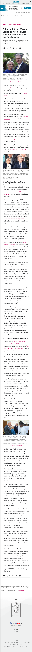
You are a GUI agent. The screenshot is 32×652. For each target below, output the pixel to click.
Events (16, 15)
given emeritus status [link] (21, 139)
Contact (23, 15)
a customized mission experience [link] (14, 219)
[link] (3, 575)
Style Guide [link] (21, 590)
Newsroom (4, 12)
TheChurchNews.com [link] (10, 88)
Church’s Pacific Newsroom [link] (18, 149)
